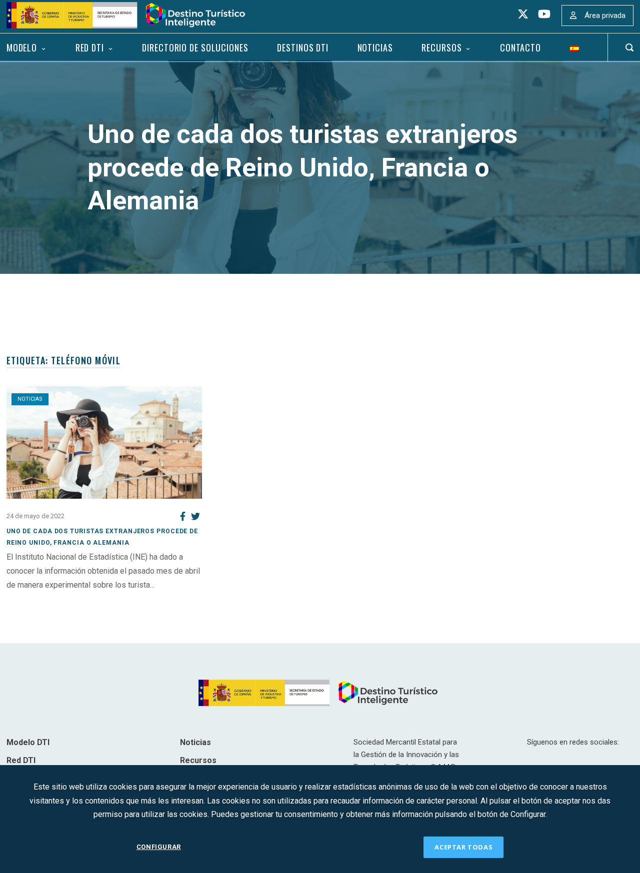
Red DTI (90, 47)
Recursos (442, 47)
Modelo (21, 47)
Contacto (520, 47)
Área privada (605, 15)
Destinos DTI (302, 47)
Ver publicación (33, 598)
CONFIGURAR (158, 847)
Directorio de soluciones (195, 47)
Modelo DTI (28, 742)
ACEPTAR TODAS (463, 847)
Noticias (375, 47)
